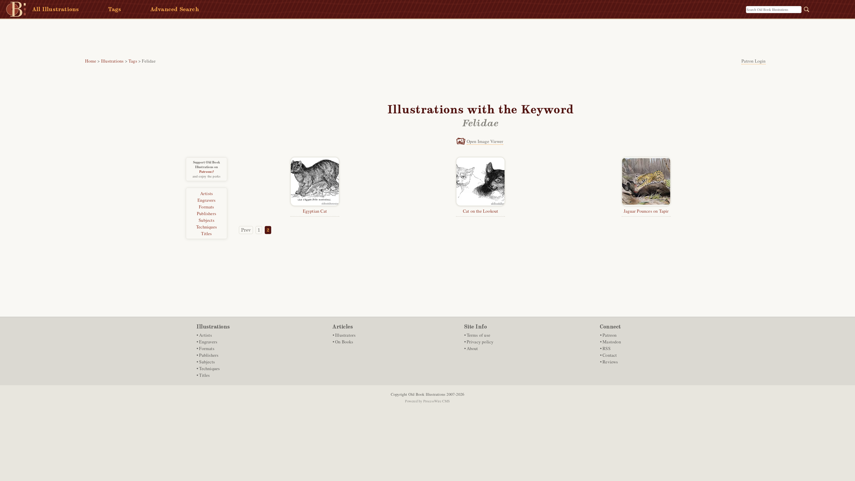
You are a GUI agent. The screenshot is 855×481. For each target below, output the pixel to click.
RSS (607, 348)
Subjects (206, 220)
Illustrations (112, 61)
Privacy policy (480, 342)
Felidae (148, 61)
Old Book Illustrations (426, 394)
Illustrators (345, 335)
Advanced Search (174, 9)
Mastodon (612, 342)
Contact (610, 355)
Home (90, 61)
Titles (206, 233)
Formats (206, 207)
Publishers (206, 213)
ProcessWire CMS (436, 401)
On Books (344, 342)
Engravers (206, 200)
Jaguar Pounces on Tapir (646, 211)
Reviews (610, 362)
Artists (206, 193)
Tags (114, 9)
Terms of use (478, 335)
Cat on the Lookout (480, 211)
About (472, 348)
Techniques (206, 227)
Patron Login (753, 61)
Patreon (205, 171)
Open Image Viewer (485, 141)
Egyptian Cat (315, 211)
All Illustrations (55, 9)
